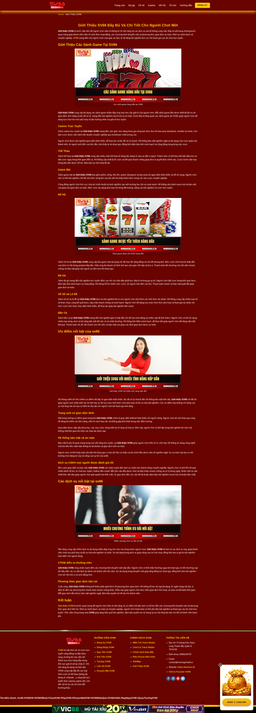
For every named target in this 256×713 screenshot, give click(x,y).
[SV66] (62, 5)
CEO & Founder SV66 (180, 672)
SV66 (60, 650)
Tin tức (172, 5)
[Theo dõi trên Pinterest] (178, 678)
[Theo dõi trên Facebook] (168, 678)
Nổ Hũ (162, 5)
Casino (151, 5)
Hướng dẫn (186, 5)
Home (61, 14)
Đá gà (131, 5)
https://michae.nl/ (186, 667)
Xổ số (141, 5)
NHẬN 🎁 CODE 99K (236, 702)
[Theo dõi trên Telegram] (183, 678)
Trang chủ (119, 5)
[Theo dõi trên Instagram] (173, 678)
